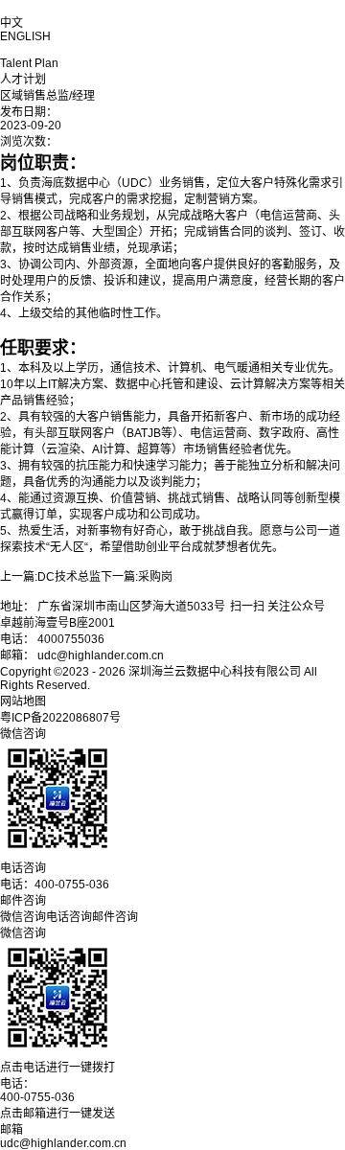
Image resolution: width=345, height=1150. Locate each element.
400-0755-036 (37, 1097)
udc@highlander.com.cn (63, 1143)
